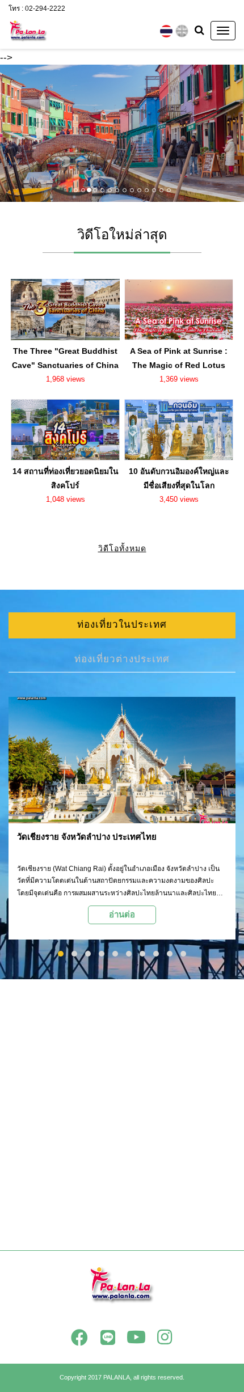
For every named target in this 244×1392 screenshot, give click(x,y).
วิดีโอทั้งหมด (122, 548)
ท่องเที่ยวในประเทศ (122, 624)
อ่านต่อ (122, 914)
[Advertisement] (122, 1115)
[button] (18, 133)
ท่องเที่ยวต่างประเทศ (122, 659)
